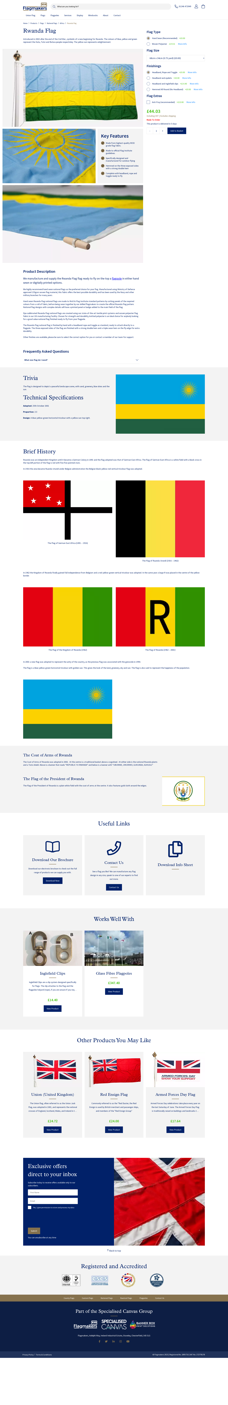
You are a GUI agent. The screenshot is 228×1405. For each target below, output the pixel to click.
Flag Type (153, 32)
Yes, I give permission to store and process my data (53, 1207)
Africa (62, 23)
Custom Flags (87, 1298)
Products (33, 23)
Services (67, 15)
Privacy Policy (28, 1355)
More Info (182, 44)
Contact (117, 15)
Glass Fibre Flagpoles (114, 974)
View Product (53, 1008)
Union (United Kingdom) (52, 1095)
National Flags (52, 23)
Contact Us (114, 887)
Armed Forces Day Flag (175, 1095)
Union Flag (30, 15)
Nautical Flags (126, 1298)
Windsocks (93, 15)
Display (80, 15)
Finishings (154, 66)
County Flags (69, 1298)
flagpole (117, 278)
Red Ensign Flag (114, 1095)
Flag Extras (154, 96)
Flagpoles (54, 15)
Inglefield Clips (52, 974)
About (105, 15)
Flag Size (153, 50)
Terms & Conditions (44, 1355)
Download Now (52, 880)
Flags (42, 15)
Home (25, 23)
